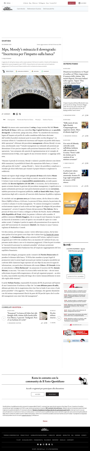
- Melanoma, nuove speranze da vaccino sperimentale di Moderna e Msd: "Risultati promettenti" (75, 306)
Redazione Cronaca (70, 136)
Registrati (52, 394)
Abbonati (71, 3)
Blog (30, 3)
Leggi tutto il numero (76, 276)
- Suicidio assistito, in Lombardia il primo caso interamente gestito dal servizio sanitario (75, 291)
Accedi (37, 394)
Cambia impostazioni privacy (39, 435)
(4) (87, 115)
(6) (87, 135)
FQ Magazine (42, 3)
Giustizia (6, 41)
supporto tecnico (26, 415)
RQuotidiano (6, 58)
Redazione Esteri (69, 115)
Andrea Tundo (55, 322)
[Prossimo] (59, 318)
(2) (46, 322)
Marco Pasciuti (68, 163)
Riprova (45, 421)
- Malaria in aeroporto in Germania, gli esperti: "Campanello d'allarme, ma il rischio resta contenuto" (74, 296)
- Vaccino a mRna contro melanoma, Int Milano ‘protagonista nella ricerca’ (75, 311)
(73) (87, 186)
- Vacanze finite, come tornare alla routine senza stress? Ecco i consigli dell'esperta (75, 315)
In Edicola (25, 3)
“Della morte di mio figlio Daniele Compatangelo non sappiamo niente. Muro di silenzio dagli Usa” (71, 127)
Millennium (35, 3)
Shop (47, 3)
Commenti (7, 114)
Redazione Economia (70, 186)
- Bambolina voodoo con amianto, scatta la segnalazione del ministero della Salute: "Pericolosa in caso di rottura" (75, 320)
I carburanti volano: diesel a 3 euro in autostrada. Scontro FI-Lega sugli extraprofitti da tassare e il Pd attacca (71, 176)
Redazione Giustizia (14, 323)
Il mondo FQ (53, 3)
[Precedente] (4, 318)
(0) (87, 163)
